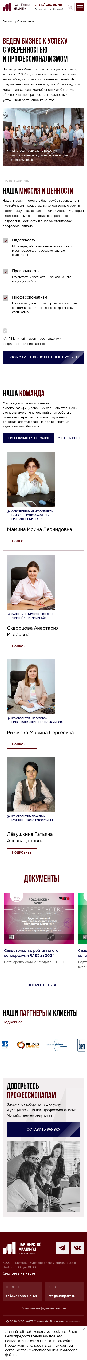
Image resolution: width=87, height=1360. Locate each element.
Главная (8, 21)
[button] (28, 438)
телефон (12, 1287)
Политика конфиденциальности (43, 1308)
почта (52, 1287)
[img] (70, 7)
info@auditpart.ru (61, 1296)
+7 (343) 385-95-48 (21, 1296)
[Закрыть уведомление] (84, 1329)
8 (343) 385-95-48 (48, 5)
